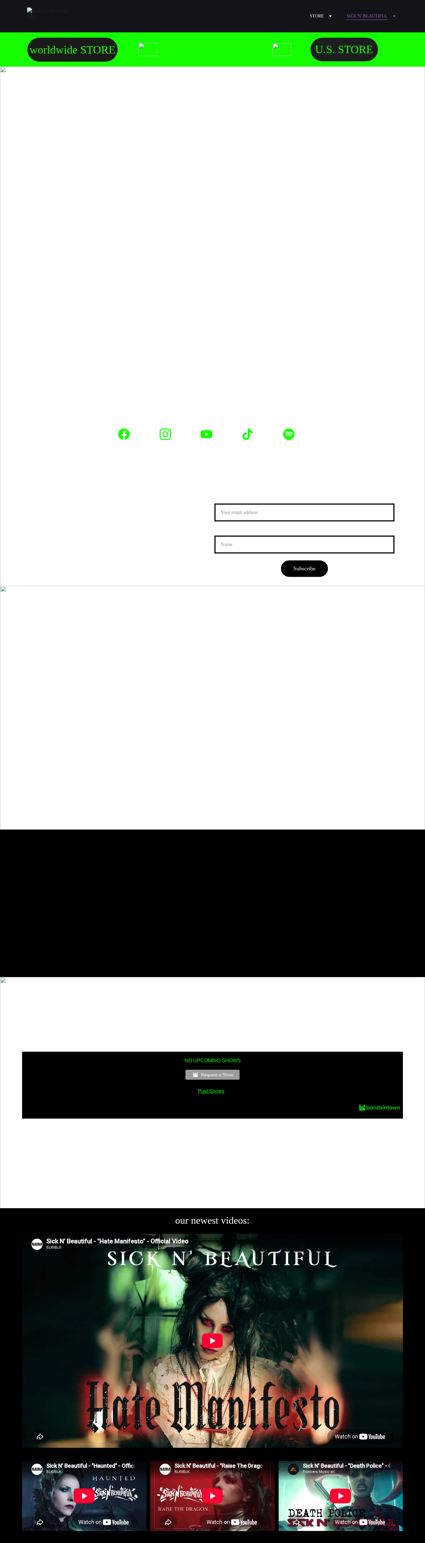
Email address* (231, 500)
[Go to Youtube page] (209, 434)
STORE (317, 16)
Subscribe (304, 568)
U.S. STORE (344, 49)
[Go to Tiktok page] (250, 434)
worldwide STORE (72, 50)
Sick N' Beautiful (367, 16)
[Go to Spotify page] (289, 434)
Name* (222, 532)
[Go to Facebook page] (127, 434)
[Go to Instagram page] (168, 434)
